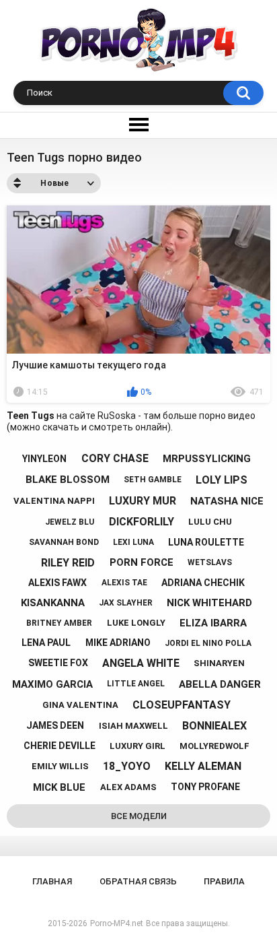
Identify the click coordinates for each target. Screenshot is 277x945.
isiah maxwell (133, 726)
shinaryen (219, 663)
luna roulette (206, 542)
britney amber (59, 623)
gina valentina (80, 705)
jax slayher (126, 603)
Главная (52, 881)
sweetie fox (58, 662)
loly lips (221, 480)
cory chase (115, 458)
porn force (141, 562)
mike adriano (118, 642)
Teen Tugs (30, 415)
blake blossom (68, 480)
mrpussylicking (207, 459)
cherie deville (59, 745)
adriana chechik (203, 582)
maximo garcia (52, 684)
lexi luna (133, 542)
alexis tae (124, 582)
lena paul (46, 642)
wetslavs (210, 562)
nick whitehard (209, 603)
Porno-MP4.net (116, 923)
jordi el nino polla (208, 643)
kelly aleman (203, 766)
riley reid (68, 562)
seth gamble (153, 479)
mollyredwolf (214, 746)
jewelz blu (69, 522)
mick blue (59, 787)
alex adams (128, 787)
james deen (55, 725)
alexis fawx (57, 582)
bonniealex (214, 725)
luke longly (136, 623)
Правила (224, 881)
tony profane (205, 786)
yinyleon (44, 458)
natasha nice (227, 501)
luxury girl (137, 746)
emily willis (60, 766)
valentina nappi (54, 501)
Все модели (139, 816)
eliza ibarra (213, 623)
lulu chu (210, 522)
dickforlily (141, 521)
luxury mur (142, 500)
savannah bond (64, 542)
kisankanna (53, 603)
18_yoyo (127, 766)
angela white (141, 663)
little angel (136, 683)
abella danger (220, 684)
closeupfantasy (181, 704)
